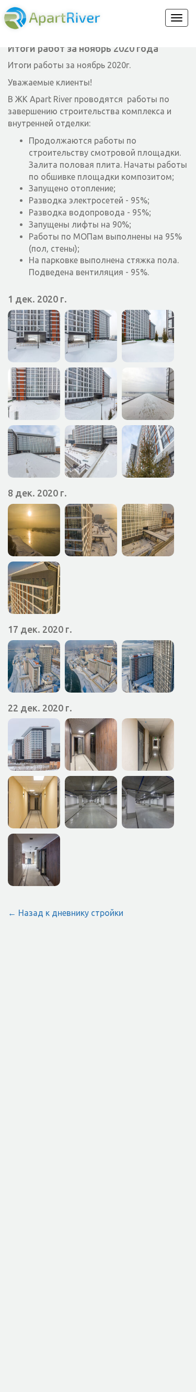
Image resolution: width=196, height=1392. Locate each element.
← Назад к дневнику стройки (65, 913)
